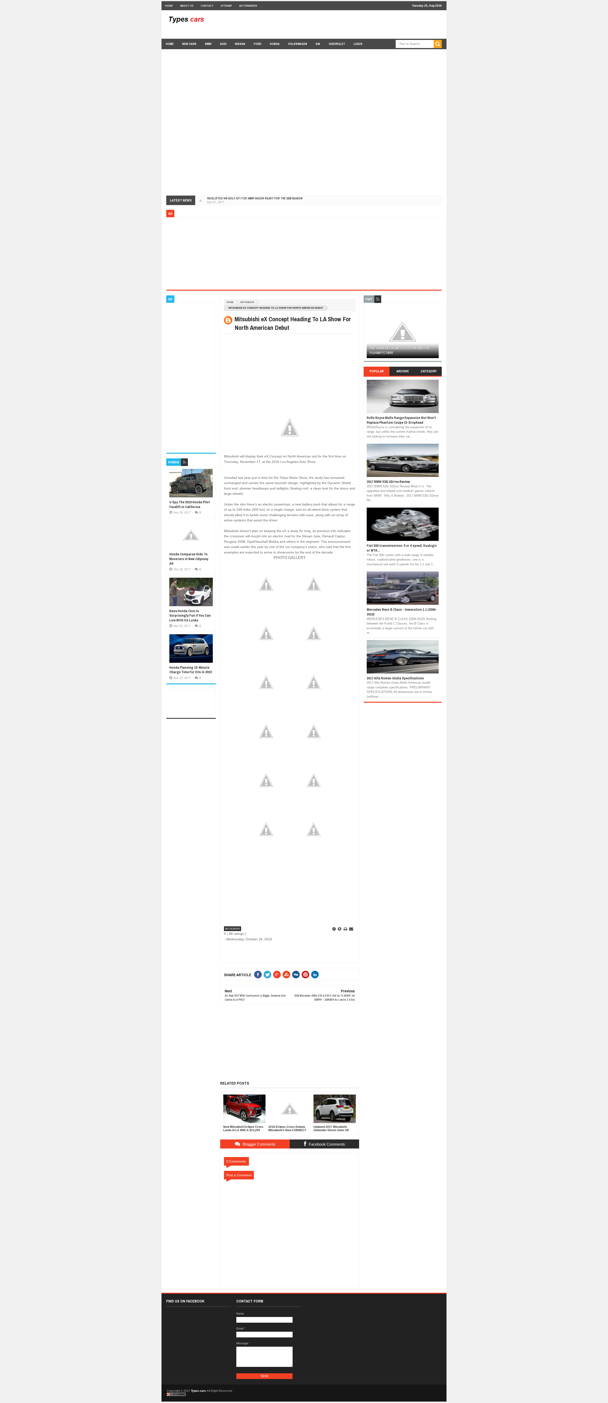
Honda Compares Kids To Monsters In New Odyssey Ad (188, 559)
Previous (369, 333)
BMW (208, 44)
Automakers (248, 5)
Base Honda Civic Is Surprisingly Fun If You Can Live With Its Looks (190, 615)
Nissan (240, 44)
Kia (318, 44)
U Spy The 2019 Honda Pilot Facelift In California (189, 504)
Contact (207, 5)
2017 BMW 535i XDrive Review (388, 481)
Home (169, 5)
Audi (223, 44)
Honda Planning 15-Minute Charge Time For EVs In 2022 (190, 670)
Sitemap (226, 5)
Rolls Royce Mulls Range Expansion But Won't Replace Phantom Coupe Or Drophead (401, 420)
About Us (187, 5)
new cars (189, 44)
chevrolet (337, 44)
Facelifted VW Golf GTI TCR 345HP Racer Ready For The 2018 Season (254, 198)
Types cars (198, 1391)
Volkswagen (297, 44)
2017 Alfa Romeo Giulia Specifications (395, 678)
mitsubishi (247, 302)
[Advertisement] (355, 24)
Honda (275, 44)
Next (436, 333)
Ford (257, 44)
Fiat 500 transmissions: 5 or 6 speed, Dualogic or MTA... (402, 548)
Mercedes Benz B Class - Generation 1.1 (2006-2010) (402, 612)
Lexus (358, 44)
